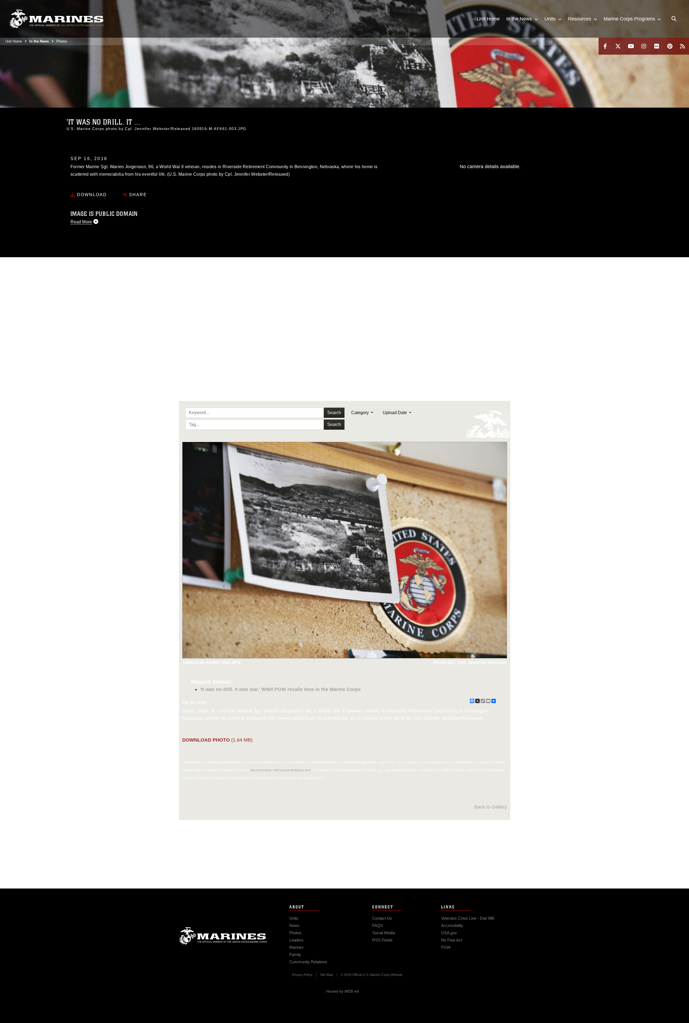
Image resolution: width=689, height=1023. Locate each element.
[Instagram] (643, 46)
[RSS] (682, 46)
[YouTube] (630, 46)
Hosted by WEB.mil (342, 991)
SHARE (137, 194)
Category (360, 412)
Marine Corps (223, 935)
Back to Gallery (490, 807)
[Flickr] (656, 46)
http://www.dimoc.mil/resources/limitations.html (280, 770)
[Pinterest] (669, 46)
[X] (617, 46)
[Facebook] (605, 46)
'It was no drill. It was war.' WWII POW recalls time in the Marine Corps (280, 689)
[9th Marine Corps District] (56, 18)
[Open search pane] (674, 19)
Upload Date (395, 412)
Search (334, 412)
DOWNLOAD (91, 194)
